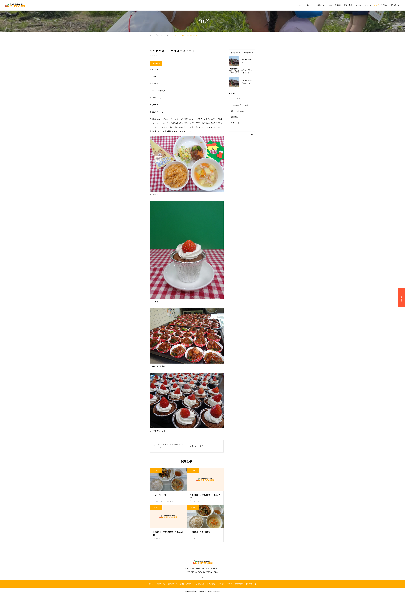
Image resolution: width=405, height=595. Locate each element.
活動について (322, 5)
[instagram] (202, 577)
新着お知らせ (248, 53)
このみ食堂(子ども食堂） (240, 105)
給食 (331, 5)
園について (310, 5)
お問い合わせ (395, 5)
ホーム (301, 5)
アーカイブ (156, 64)
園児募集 (234, 117)
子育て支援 (348, 5)
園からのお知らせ (238, 111)
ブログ (376, 5)
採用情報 (384, 5)
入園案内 (338, 5)
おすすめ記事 (235, 53)
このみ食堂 (358, 5)
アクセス (368, 5)
